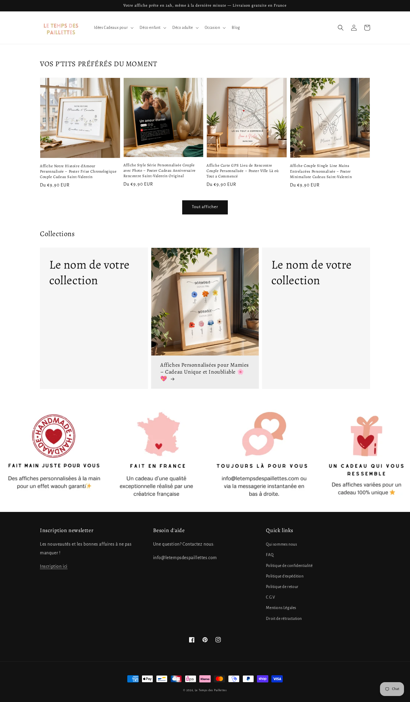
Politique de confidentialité (289, 566)
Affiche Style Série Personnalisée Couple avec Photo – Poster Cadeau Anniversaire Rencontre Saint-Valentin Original (159, 170)
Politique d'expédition (284, 576)
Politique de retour (282, 587)
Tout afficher (205, 207)
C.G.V (270, 597)
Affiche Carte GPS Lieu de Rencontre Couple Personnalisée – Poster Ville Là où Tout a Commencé (243, 171)
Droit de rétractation (284, 619)
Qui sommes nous (281, 544)
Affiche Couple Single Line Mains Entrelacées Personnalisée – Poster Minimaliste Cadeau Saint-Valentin (321, 171)
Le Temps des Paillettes (211, 690)
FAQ (269, 555)
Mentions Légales (281, 608)
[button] (340, 27)
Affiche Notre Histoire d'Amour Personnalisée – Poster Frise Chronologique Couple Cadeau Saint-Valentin (78, 171)
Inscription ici (54, 566)
